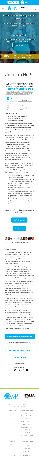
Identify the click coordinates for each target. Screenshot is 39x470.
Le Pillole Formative (26, 418)
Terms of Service (22, 406)
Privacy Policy (16, 406)
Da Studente (19, 229)
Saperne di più (19, 45)
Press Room (26, 451)
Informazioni (19, 29)
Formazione (26, 424)
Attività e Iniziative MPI (26, 421)
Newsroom (26, 448)
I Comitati (11, 444)
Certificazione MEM (26, 416)
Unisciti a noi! (11, 447)
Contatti (11, 418)
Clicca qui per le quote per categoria (19, 350)
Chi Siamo (11, 413)
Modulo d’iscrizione (19, 357)
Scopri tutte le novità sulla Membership (19, 336)
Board (11, 416)
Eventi (26, 413)
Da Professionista (19, 220)
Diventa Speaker (26, 432)
